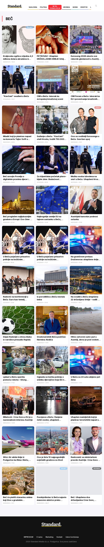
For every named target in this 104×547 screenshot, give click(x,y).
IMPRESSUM (28, 537)
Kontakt (59, 537)
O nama (39, 537)
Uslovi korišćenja (72, 537)
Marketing (49, 537)
